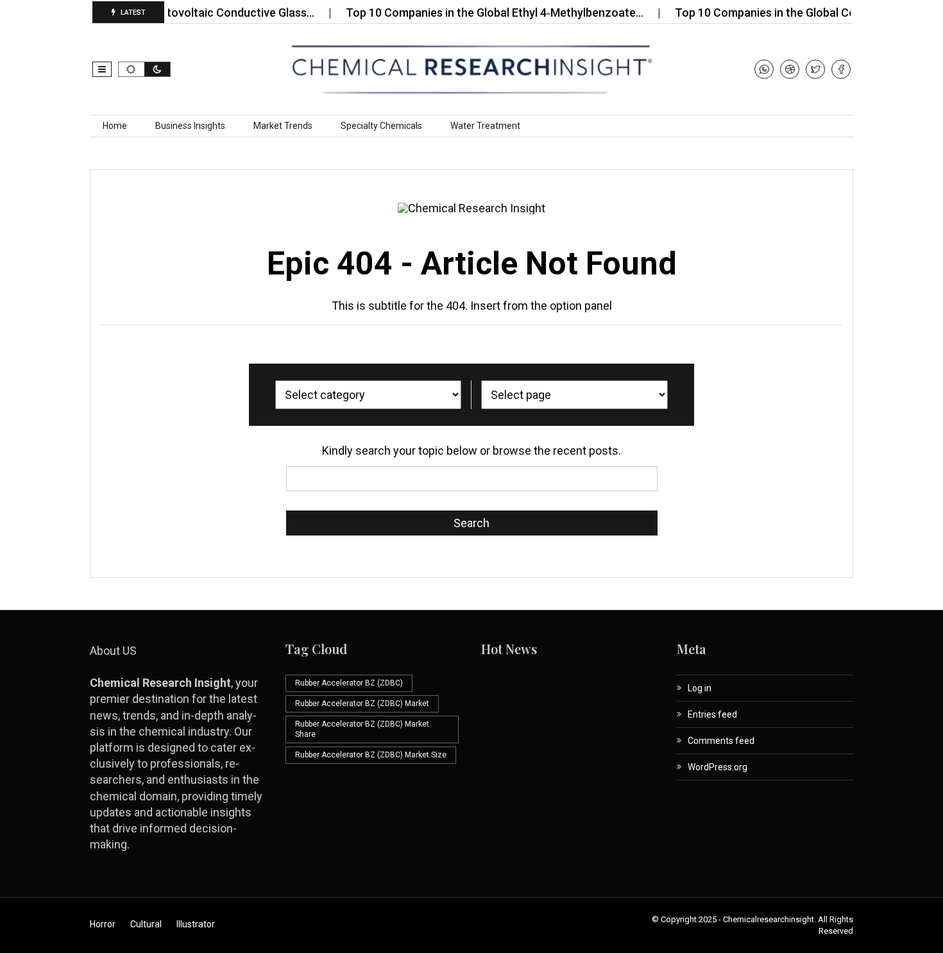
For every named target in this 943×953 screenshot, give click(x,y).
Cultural (146, 924)
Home (115, 126)
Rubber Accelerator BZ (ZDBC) (349, 683)
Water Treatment (485, 126)
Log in (699, 688)
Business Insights (190, 126)
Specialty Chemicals (381, 126)
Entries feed (712, 714)
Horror (102, 924)
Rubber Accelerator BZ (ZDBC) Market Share (362, 729)
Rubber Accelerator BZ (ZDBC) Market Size (370, 754)
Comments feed (721, 741)
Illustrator (195, 924)
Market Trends (282, 126)
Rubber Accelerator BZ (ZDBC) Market (362, 703)
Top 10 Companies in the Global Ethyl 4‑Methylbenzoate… (477, 12)
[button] (102, 69)
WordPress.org (717, 767)
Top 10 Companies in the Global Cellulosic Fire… (780, 12)
